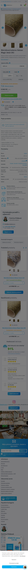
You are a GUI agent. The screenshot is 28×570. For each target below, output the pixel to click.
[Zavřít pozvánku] (25, 551)
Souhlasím (14, 566)
